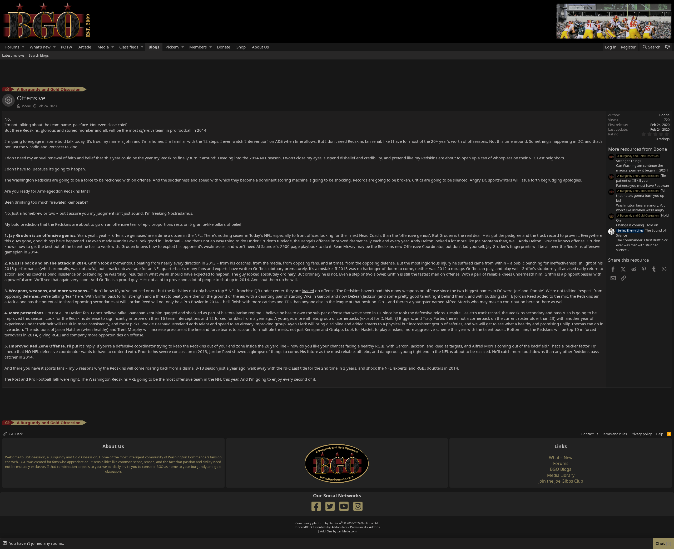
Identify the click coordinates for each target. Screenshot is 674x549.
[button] (23, 47)
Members (198, 47)
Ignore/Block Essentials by (337, 527)
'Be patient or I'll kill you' (641, 178)
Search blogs (39, 55)
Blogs (153, 47)
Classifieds (128, 47)
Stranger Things (637, 158)
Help (659, 434)
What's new (40, 47)
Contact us (589, 434)
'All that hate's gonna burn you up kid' (640, 195)
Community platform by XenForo (337, 523)
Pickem (172, 47)
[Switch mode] (667, 47)
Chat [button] (663, 543)
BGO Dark (15, 434)
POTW (66, 47)
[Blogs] (7, 90)
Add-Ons (326, 531)
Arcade (84, 47)
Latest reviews (13, 55)
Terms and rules (614, 434)
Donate (223, 47)
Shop (241, 47)
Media (103, 47)
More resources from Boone (637, 149)
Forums (12, 47)
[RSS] (669, 434)
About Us (260, 47)
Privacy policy (641, 434)
